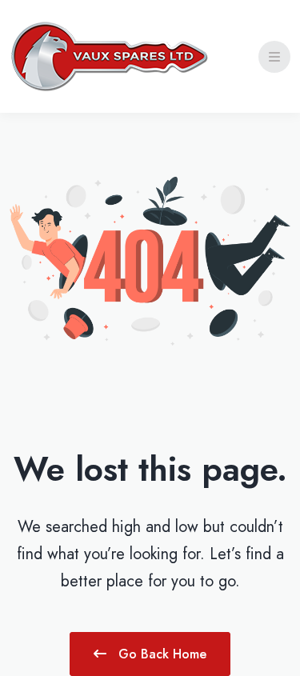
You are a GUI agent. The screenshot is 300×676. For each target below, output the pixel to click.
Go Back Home (160, 654)
